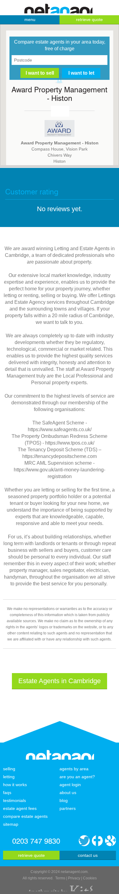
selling (9, 768)
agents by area (74, 768)
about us (68, 792)
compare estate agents (25, 816)
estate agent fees (20, 808)
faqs (7, 792)
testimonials (14, 800)
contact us (88, 855)
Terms (60, 878)
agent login (70, 784)
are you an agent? (77, 776)
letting (9, 776)
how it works (15, 784)
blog (64, 800)
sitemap (10, 824)
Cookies (90, 878)
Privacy (74, 878)
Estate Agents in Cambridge (59, 681)
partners (68, 808)
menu (29, 19)
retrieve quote (89, 19)
